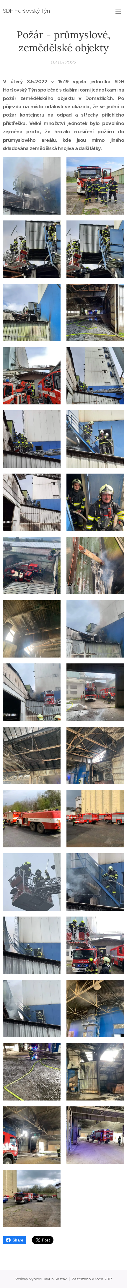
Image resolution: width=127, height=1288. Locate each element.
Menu (118, 11)
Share (17, 1240)
